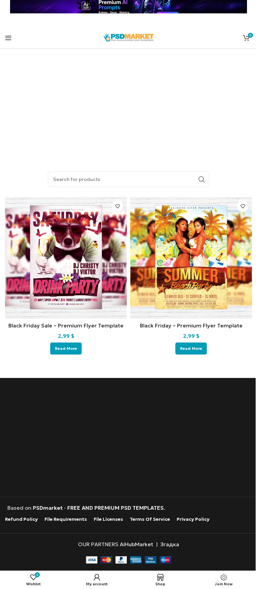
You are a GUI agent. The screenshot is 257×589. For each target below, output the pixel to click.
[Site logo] (128, 36)
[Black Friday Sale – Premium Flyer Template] (66, 258)
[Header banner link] (128, 6)
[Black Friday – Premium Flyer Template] (191, 258)
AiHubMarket (136, 544)
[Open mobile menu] (8, 37)
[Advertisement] (128, 102)
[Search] (201, 179)
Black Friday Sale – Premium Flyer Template (65, 325)
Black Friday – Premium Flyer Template (191, 325)
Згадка (169, 544)
